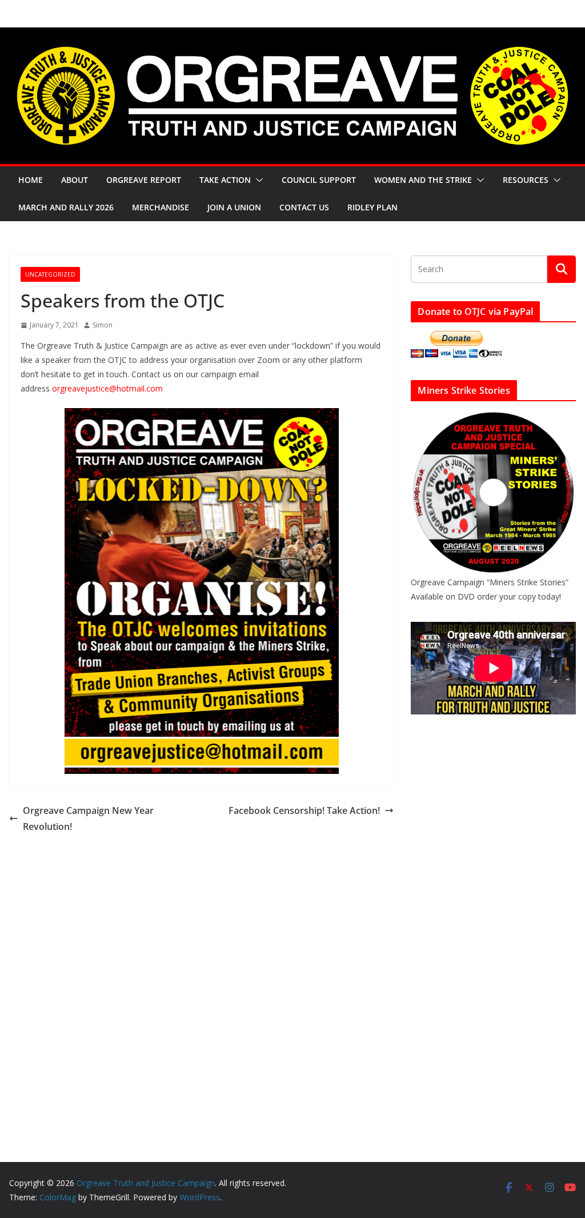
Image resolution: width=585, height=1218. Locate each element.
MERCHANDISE (160, 207)
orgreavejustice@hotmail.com (107, 388)
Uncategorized (50, 274)
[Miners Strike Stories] (493, 417)
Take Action (225, 179)
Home (30, 179)
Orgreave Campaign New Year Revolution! (88, 818)
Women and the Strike (423, 179)
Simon (103, 325)
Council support (319, 179)
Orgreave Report (143, 179)
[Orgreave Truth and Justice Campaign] (292, 35)
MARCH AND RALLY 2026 (66, 207)
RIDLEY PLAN (372, 207)
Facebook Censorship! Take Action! (304, 810)
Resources (525, 179)
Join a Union (234, 207)
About (74, 179)
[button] (257, 180)
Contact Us (304, 207)
